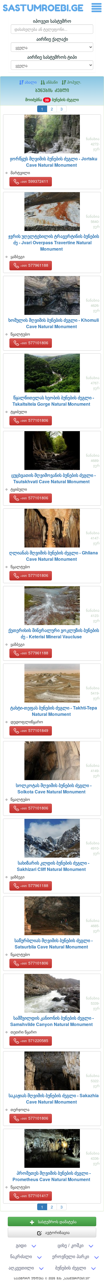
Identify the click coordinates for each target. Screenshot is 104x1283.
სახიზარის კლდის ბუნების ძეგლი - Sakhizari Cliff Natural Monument (53, 866)
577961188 (34, 265)
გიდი (21, 1245)
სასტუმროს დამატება (57, 1221)
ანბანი (51, 82)
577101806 (34, 342)
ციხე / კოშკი (70, 1245)
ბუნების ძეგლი (70, 1267)
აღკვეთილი (21, 1267)
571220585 (34, 1040)
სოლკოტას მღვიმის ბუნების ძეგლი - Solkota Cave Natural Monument (54, 788)
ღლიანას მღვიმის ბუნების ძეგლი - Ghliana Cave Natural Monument (53, 555)
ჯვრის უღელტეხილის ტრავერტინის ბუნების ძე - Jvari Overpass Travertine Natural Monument (53, 242)
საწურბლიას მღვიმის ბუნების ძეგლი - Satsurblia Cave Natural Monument (53, 943)
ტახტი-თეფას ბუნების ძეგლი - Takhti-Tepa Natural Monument (53, 711)
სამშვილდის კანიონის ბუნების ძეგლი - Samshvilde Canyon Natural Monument (52, 1021)
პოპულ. (73, 82)
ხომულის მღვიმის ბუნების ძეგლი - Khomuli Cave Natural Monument (53, 323)
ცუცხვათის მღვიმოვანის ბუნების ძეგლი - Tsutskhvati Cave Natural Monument (53, 478)
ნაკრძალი (21, 1256)
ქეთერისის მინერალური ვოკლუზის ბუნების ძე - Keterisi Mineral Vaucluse (53, 633)
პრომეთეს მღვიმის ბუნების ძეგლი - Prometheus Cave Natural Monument (51, 1176)
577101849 (34, 730)
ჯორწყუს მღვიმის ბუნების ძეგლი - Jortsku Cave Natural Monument (53, 161)
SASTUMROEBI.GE (43, 8)
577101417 (34, 1195)
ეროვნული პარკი (70, 1256)
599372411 (34, 181)
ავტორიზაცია (57, 1232)
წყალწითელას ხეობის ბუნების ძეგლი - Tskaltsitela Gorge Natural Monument (53, 400)
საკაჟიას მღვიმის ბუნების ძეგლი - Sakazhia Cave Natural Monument (54, 1098)
